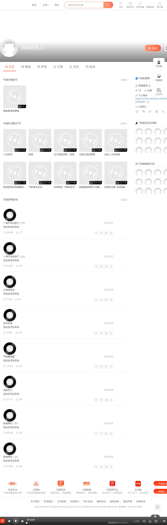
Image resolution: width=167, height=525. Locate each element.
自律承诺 (140, 501)
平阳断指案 (9, 356)
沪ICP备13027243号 (108, 506)
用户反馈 (88, 501)
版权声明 (127, 501)
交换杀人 (7, 389)
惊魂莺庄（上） (11, 456)
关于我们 (35, 501)
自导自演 (7, 323)
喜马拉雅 (12, 5)
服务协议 (101, 501)
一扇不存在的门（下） (14, 223)
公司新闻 (61, 501)
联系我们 (48, 501)
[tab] (9, 66)
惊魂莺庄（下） (11, 423)
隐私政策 (114, 501)
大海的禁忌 (9, 289)
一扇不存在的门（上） (14, 256)
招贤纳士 (74, 501)
